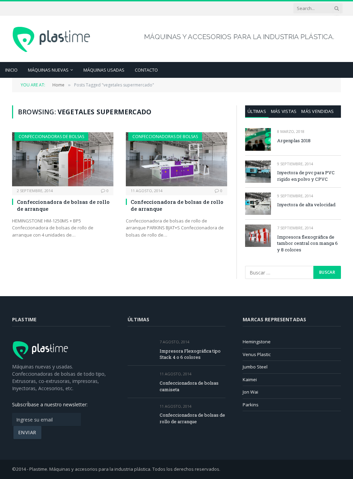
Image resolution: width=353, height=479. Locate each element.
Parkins (251, 405)
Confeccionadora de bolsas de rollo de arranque (63, 205)
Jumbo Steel (255, 367)
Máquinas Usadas (103, 70)
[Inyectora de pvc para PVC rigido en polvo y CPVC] (258, 171)
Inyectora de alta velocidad (306, 204)
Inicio (11, 70)
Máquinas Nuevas (48, 70)
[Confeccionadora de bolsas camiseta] (140, 382)
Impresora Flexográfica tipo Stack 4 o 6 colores (190, 354)
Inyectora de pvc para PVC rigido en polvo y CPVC (306, 175)
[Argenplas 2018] (258, 139)
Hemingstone (257, 342)
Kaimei (250, 379)
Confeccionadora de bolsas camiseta (189, 386)
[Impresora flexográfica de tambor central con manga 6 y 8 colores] (258, 236)
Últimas (257, 111)
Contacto (146, 70)
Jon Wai (250, 392)
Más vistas (284, 111)
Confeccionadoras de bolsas (51, 136)
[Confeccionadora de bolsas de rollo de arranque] (62, 159)
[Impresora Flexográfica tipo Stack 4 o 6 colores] (140, 350)
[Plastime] (52, 39)
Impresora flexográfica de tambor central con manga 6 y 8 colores (307, 243)
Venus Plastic (257, 354)
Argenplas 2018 (294, 140)
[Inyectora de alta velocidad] (258, 203)
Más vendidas (317, 111)
